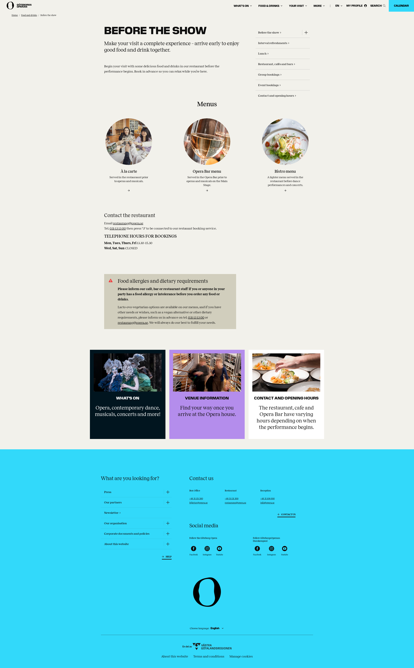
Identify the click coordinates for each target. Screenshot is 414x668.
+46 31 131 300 (196, 498)
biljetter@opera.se (198, 503)
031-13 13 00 (118, 228)
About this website (174, 656)
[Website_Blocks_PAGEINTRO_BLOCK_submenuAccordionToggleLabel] (306, 32)
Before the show (48, 15)
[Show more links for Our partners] (168, 502)
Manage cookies (241, 656)
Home (15, 15)
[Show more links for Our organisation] (168, 523)
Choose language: (199, 628)
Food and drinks (29, 15)
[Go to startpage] (19, 5)
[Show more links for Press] (168, 491)
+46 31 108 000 (267, 498)
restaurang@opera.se (128, 223)
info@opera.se (267, 503)
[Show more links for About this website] (168, 543)
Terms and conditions (208, 656)
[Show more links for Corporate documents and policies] (168, 533)
